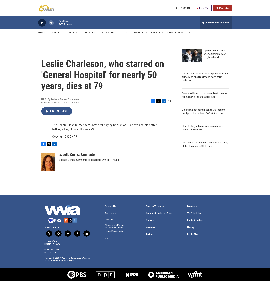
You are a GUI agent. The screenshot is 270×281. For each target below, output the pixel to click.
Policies (150, 234)
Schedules (88, 32)
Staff (107, 238)
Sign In (185, 8)
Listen (70, 32)
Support (139, 32)
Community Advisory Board (159, 213)
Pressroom (110, 213)
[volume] (51, 22)
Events (155, 32)
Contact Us (110, 206)
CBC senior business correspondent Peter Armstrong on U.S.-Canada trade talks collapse (205, 77)
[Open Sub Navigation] (47, 32)
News (41, 32)
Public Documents (114, 231)
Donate (224, 8)
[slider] (56, 22)
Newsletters (175, 32)
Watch (56, 32)
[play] (42, 23)
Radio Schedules (195, 220)
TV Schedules (194, 213)
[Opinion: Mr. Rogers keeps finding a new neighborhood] (192, 55)
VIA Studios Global (114, 228)
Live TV (203, 8)
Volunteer (151, 227)
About (191, 32)
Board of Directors (155, 206)
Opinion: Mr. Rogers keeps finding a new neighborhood (215, 54)
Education (108, 32)
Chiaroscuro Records (115, 225)
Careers (150, 220)
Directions (192, 206)
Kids (124, 32)
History (190, 227)
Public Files (192, 234)
